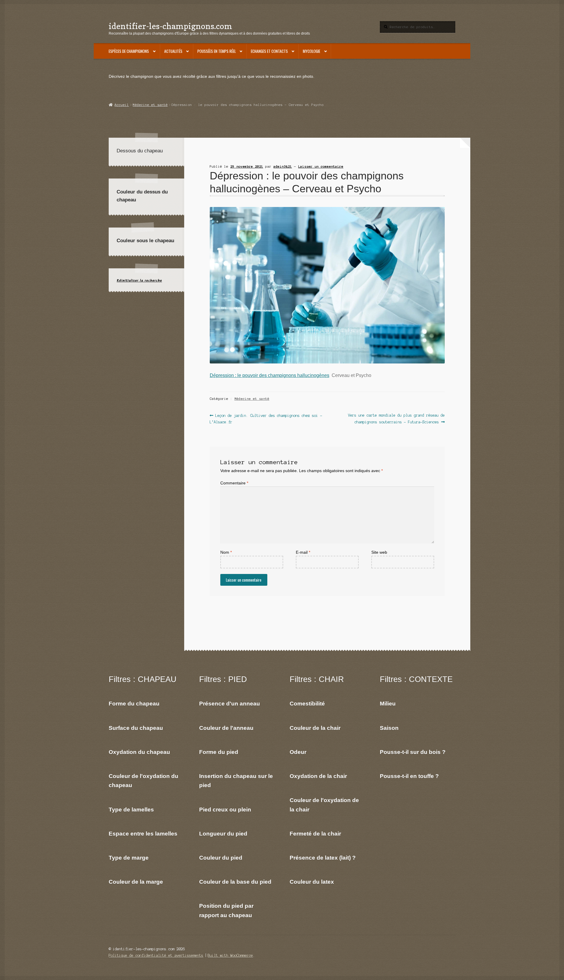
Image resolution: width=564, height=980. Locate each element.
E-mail (303, 552)
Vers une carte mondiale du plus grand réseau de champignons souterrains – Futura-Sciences (396, 418)
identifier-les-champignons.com (170, 26)
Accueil (122, 105)
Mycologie (311, 51)
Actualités (173, 51)
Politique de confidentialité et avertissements (156, 955)
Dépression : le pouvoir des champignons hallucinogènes (269, 375)
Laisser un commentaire (320, 166)
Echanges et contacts (269, 51)
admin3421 (282, 166)
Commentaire (234, 483)
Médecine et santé (150, 105)
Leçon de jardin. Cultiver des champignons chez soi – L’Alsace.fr (266, 418)
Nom (226, 552)
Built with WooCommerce (230, 955)
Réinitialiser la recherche (139, 280)
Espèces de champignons (129, 51)
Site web (379, 552)
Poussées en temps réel (216, 51)
